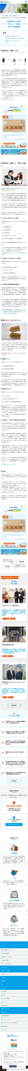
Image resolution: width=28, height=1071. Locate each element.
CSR (4, 995)
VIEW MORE (14, 705)
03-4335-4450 (14, 806)
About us (3, 988)
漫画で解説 (5, 1005)
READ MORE (14, 781)
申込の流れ (3, 977)
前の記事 (21, 561)
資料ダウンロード (5, 1008)
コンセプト (3, 946)
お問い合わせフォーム (14, 824)
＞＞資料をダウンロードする (7, 99)
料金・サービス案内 (5, 970)
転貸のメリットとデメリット (13, 40)
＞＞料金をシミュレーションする (8, 464)
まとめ (7, 42)
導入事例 (3, 981)
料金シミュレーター (7, 974)
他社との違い (4, 967)
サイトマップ (5, 1029)
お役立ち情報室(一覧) (14, 15)
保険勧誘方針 (5, 1026)
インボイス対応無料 (7, 963)
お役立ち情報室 (6, 998)
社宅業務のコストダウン (8, 950)
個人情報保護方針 (6, 1015)
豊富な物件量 (5, 960)
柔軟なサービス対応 (7, 957)
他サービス (5, 1002)
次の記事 (7, 566)
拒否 (20, 1066)
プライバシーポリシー (9, 1059)
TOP (2, 15)
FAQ (2, 984)
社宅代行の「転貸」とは (11, 36)
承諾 (13, 1066)
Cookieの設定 (3, 1069)
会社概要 (6, 15)
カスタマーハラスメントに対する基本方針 (10, 1022)
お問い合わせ (4, 1012)
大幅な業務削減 (6, 953)
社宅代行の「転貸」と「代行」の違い (15, 38)
